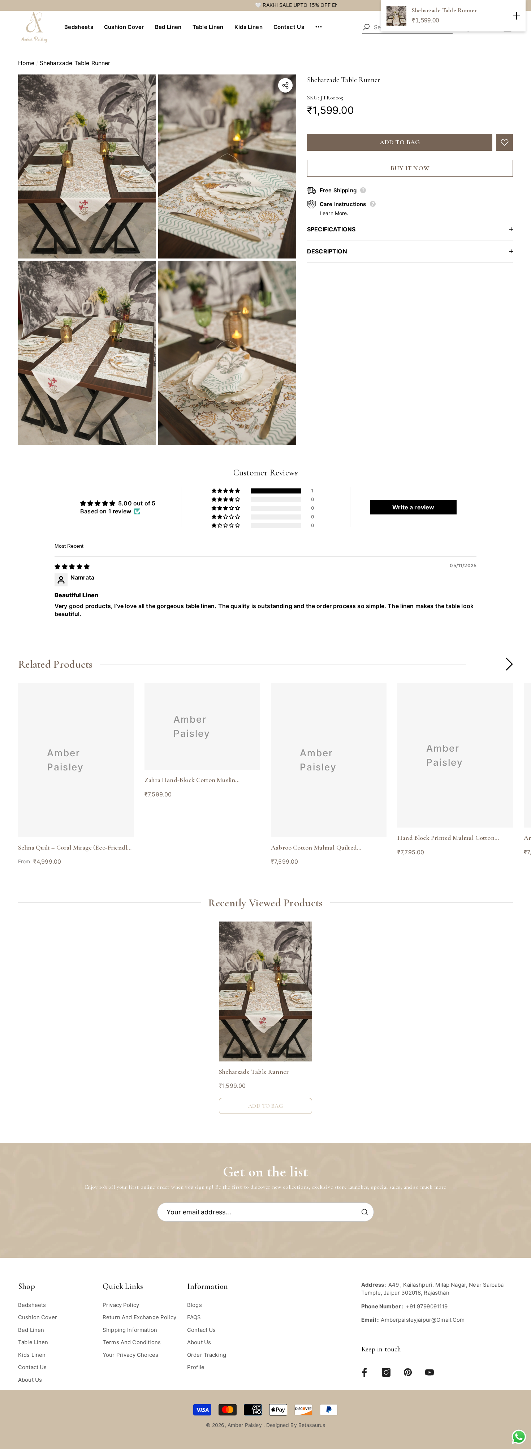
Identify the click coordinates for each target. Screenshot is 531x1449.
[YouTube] (429, 1372)
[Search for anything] (366, 27)
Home (26, 63)
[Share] (285, 85)
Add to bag (400, 142)
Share (285, 85)
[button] (81, 27)
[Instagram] (386, 1372)
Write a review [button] (413, 507)
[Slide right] (509, 664)
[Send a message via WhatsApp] (518, 1436)
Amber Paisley (245, 1425)
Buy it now (409, 168)
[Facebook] (364, 1372)
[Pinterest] (408, 1372)
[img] (72, 566)
